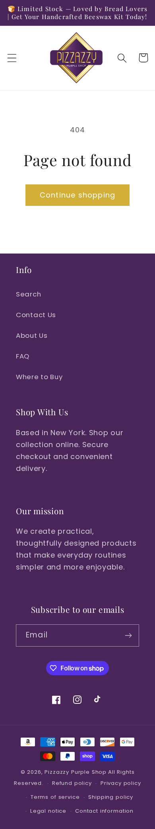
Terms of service (55, 797)
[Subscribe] (128, 635)
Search (28, 294)
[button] (12, 57)
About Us (32, 335)
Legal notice (48, 811)
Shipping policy (110, 797)
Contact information (104, 811)
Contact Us (36, 315)
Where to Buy (39, 377)
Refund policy (72, 783)
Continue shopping (77, 195)
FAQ (22, 356)
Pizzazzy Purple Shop (76, 772)
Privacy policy (121, 783)
